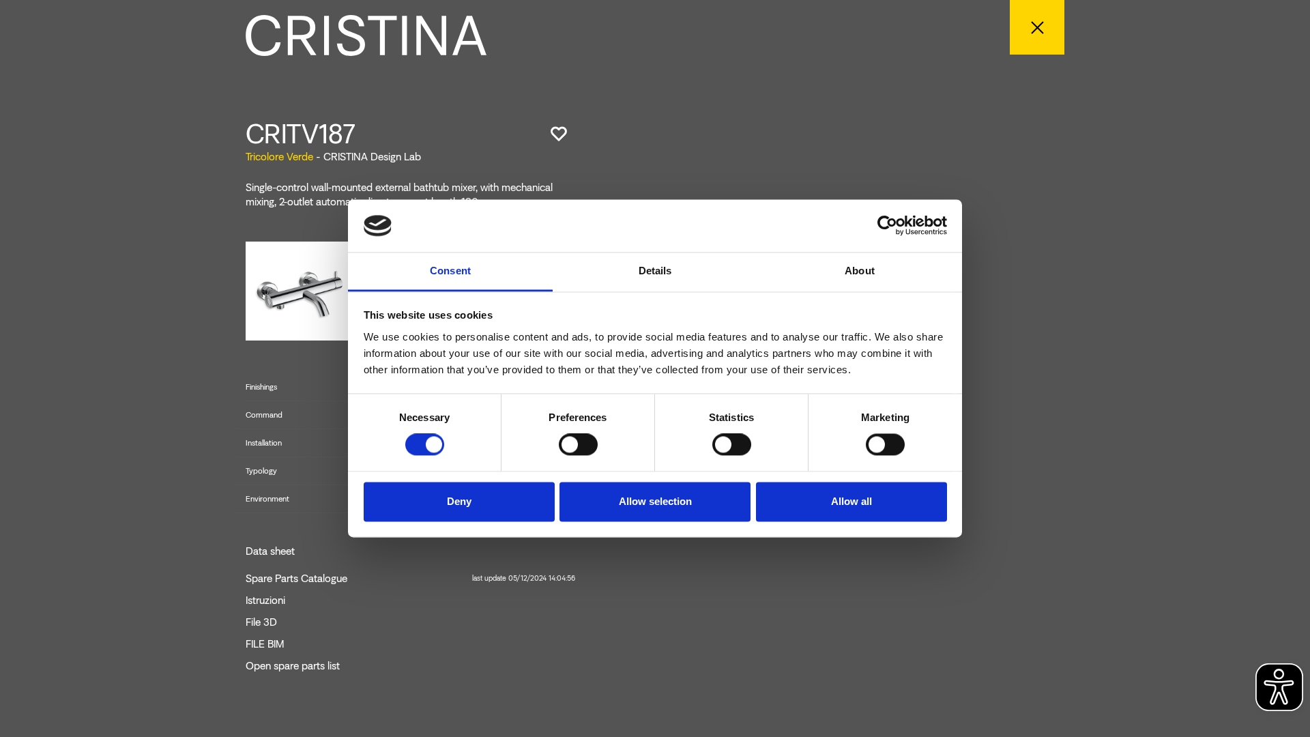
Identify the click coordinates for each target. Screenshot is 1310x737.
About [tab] (860, 270)
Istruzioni (265, 600)
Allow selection (655, 501)
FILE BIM (265, 644)
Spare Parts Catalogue (410, 578)
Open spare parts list (293, 666)
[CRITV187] (300, 290)
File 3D (261, 622)
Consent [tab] (450, 270)
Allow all (851, 501)
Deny (459, 501)
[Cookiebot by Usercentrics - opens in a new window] (887, 226)
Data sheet (270, 551)
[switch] (578, 445)
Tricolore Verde (279, 156)
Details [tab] (655, 270)
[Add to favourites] (558, 133)
